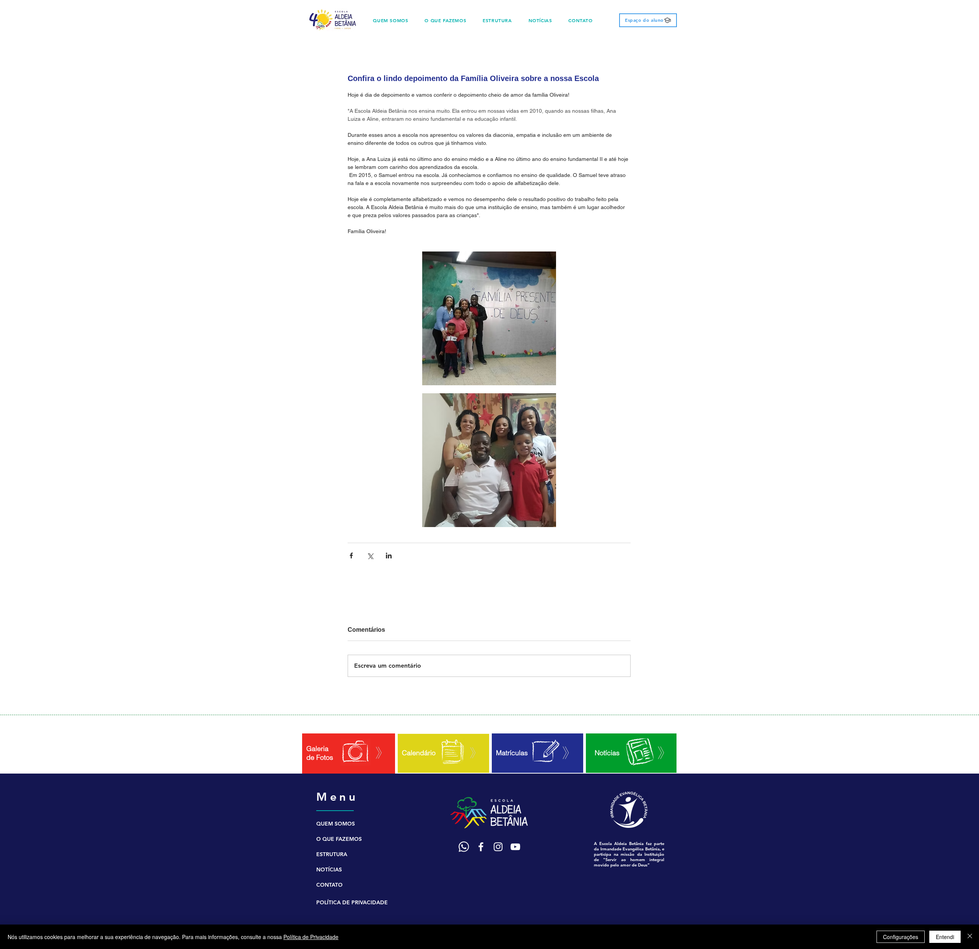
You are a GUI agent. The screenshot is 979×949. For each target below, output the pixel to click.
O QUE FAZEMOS (339, 838)
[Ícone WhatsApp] (464, 847)
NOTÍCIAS (329, 869)
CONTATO (329, 884)
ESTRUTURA (331, 854)
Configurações (900, 937)
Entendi (945, 937)
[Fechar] (969, 937)
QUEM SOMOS (335, 823)
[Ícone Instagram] (498, 847)
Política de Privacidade (310, 937)
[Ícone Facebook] (481, 847)
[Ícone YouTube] (515, 847)
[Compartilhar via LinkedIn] (388, 555)
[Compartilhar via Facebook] (351, 555)
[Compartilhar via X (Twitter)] (370, 555)
